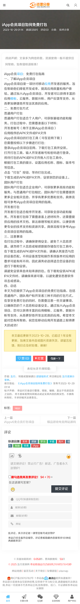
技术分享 (64, 30)
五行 (12, 376)
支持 (24, 441)
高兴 (60, 441)
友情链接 (52, 571)
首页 (8, 601)
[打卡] (19, 455)
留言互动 (28, 571)
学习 (42, 441)
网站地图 (17, 571)
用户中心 (72, 601)
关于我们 (40, 571)
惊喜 (26, 445)
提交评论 (61, 489)
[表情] (13, 489)
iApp (36, 445)
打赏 (40, 358)
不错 (51, 441)
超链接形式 (42, 376)
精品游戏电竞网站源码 (61, 422)
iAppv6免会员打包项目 (19, 422)
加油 (17, 445)
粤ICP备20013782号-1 (23, 578)
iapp (17, 408)
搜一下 (57, 358)
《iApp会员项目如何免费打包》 (35, 383)
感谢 (33, 441)
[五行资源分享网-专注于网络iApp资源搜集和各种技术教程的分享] (40, 7)
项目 (20, 74)
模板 (13, 98)
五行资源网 (23, 564)
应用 (48, 84)
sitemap (63, 571)
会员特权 (56, 601)
